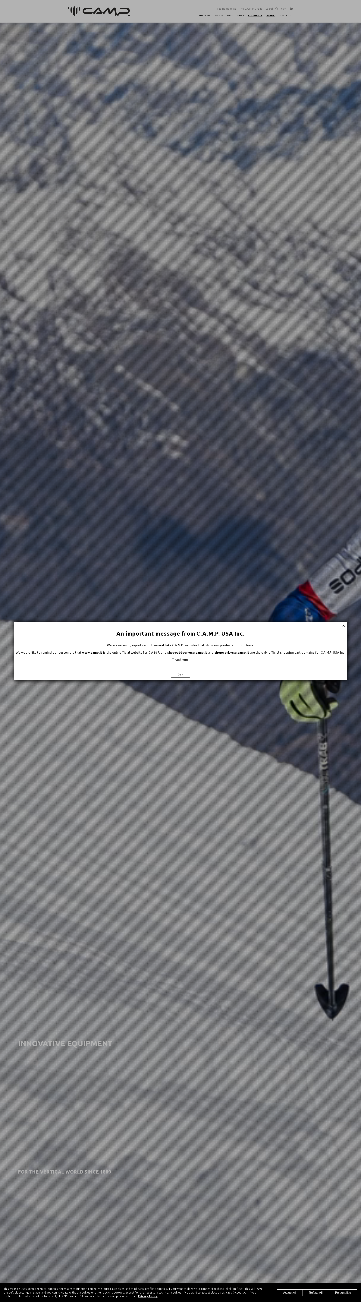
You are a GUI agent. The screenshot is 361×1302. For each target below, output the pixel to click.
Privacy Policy (148, 1296)
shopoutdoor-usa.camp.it (187, 652)
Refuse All (316, 1292)
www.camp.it (92, 652)
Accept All (290, 1292)
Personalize (343, 1292)
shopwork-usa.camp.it (232, 652)
